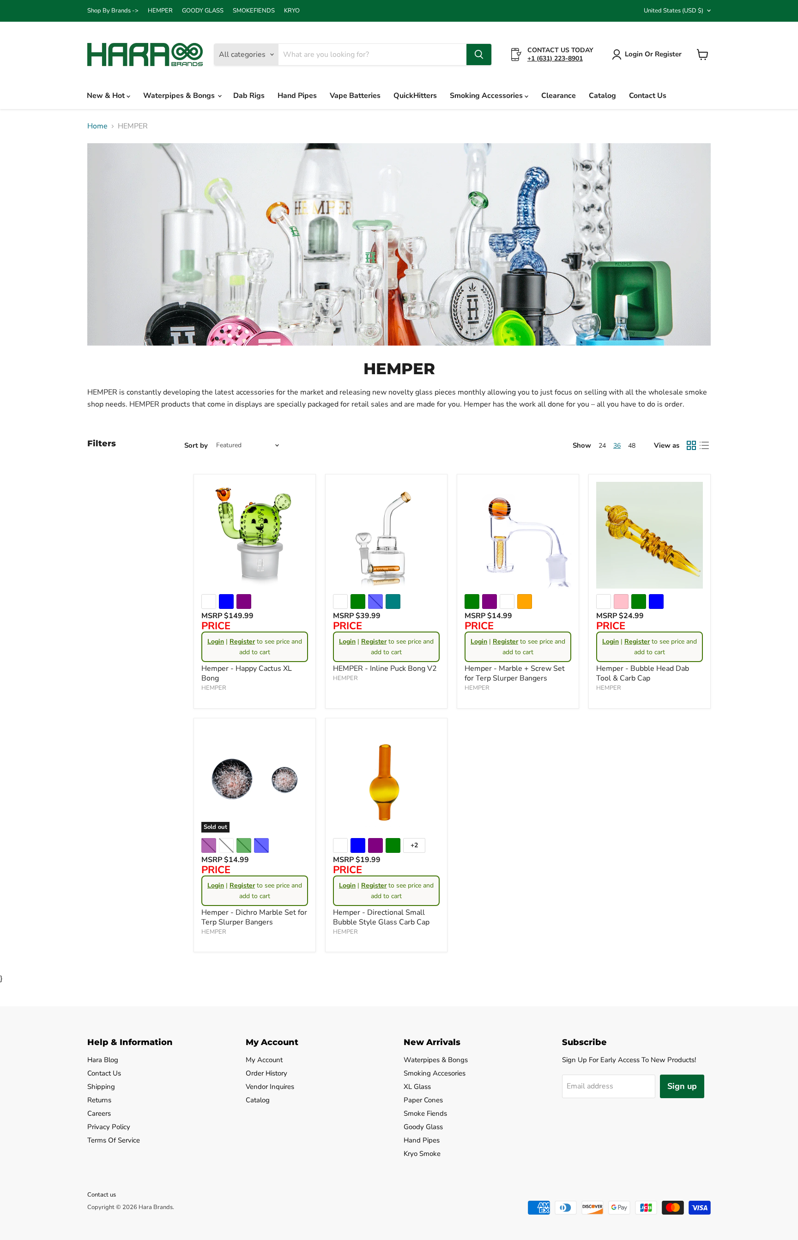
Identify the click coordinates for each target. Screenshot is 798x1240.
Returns (99, 1100)
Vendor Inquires (270, 1086)
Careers (99, 1113)
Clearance (558, 96)
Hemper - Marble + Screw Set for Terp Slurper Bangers (515, 673)
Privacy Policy (108, 1126)
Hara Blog (102, 1059)
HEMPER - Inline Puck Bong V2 (385, 668)
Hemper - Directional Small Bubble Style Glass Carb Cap (381, 917)
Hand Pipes (297, 96)
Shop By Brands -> (113, 10)
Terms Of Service (113, 1140)
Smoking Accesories (435, 1073)
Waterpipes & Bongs (180, 96)
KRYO (292, 10)
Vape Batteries (355, 96)
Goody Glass (423, 1126)
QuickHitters (415, 96)
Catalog (602, 96)
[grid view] (691, 445)
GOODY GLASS (203, 10)
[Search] (478, 54)
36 (617, 445)
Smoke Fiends (425, 1113)
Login (215, 641)
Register (242, 641)
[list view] (704, 445)
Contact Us (647, 96)
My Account (264, 1059)
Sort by (196, 446)
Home (97, 126)
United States (673, 10)
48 (631, 445)
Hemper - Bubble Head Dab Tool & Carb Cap (642, 673)
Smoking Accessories (487, 96)
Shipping (101, 1086)
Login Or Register (653, 54)
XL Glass (417, 1086)
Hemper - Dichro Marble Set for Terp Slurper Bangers (254, 917)
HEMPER (160, 10)
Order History (266, 1073)
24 (602, 445)
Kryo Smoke (422, 1153)
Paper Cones (423, 1100)
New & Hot (107, 96)
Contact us (101, 1195)
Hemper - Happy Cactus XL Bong (246, 673)
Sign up (682, 1086)
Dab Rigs (249, 96)
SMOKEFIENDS (254, 10)
